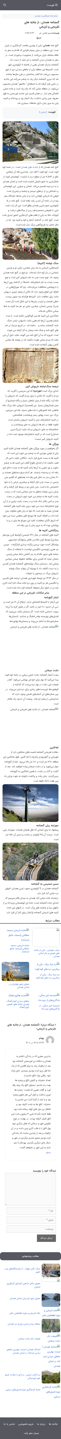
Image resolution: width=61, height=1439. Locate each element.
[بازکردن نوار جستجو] (4, 5)
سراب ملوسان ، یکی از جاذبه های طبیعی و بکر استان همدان (47, 953)
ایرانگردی (45, 16)
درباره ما (41, 1424)
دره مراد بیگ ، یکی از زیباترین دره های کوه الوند (48, 976)
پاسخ (48, 1152)
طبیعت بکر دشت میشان (29, 1339)
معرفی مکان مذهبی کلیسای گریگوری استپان (23, 1285)
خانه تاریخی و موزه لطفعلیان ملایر (24, 1313)
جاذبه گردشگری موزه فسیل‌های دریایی (23, 1389)
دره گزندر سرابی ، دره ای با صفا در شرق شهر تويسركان (22, 1376)
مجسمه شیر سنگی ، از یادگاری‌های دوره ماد (49, 1007)
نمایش (43, 112)
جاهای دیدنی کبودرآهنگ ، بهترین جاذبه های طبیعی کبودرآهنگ (17, 1004)
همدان (37, 16)
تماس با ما (9, 1424)
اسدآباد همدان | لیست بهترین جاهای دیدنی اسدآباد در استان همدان (23, 1351)
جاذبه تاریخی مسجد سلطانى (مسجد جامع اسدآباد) (19, 949)
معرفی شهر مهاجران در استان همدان (19, 985)
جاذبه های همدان (29, 167)
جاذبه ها (54, 16)
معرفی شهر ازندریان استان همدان (25, 1298)
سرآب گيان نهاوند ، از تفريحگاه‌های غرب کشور (22, 1270)
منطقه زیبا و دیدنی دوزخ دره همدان (24, 1324)
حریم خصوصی (26, 1424)
